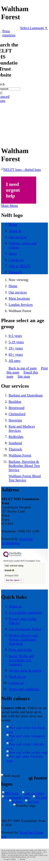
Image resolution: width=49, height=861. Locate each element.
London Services (21, 305)
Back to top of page (23, 368)
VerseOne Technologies (17, 541)
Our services (18, 292)
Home (13, 286)
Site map (24, 376)
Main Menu (9, 206)
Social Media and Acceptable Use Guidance (21, 660)
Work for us (17, 676)
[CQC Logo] (12, 557)
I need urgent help (13, 190)
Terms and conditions (24, 689)
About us (15, 606)
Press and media (20, 650)
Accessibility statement (25, 612)
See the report (12, 580)
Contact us (16, 683)
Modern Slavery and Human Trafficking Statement (23, 639)
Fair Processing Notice (25, 629)
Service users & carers (25, 670)
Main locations (19, 298)
